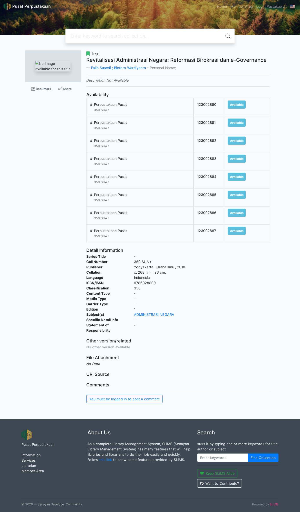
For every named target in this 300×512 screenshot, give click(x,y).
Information (31, 455)
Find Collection (263, 457)
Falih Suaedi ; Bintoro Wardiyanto (118, 68)
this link (105, 459)
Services (29, 460)
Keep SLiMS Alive (220, 473)
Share (67, 89)
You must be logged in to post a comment (124, 399)
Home (222, 6)
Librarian (29, 465)
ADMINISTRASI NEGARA (154, 314)
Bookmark (43, 89)
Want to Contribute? (222, 483)
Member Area (241, 6)
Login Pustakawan (271, 6)
